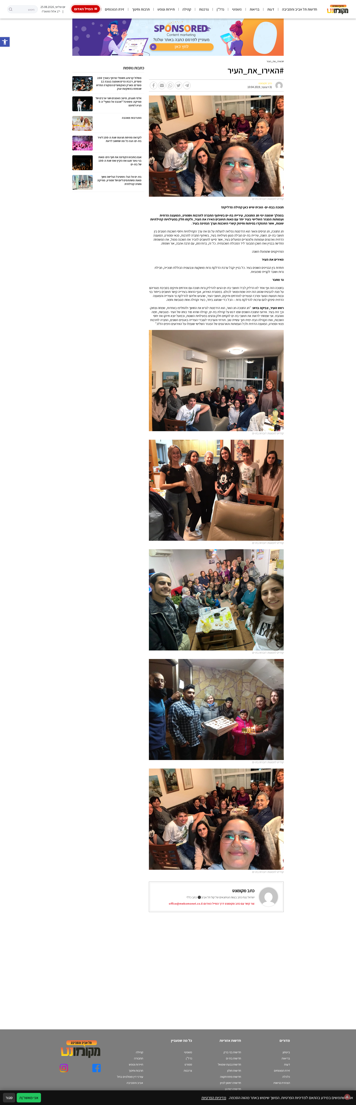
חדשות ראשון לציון (230, 1083)
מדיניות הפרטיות (213, 1097)
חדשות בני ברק (232, 1052)
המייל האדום (83, 8)
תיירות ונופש (166, 9)
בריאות (254, 9)
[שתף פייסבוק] (153, 85)
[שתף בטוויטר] (178, 85)
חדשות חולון (234, 1070)
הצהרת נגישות (281, 1083)
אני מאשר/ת (28, 1097)
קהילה (186, 9)
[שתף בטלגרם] (187, 85)
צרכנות (204, 9)
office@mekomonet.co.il (185, 904)
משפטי (237, 9)
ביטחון (286, 1052)
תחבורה (138, 1058)
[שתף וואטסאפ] (170, 85)
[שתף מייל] (162, 85)
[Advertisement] (183, 966)
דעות (270, 9)
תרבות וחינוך (141, 9)
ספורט (188, 1064)
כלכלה (286, 1077)
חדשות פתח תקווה (230, 1077)
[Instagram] (64, 1068)
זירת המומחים (114, 9)
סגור (9, 1097)
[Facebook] (96, 1068)
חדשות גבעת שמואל (229, 1064)
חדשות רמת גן (233, 1089)
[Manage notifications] (347, 1097)
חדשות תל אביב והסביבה (299, 9)
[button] (5, 42)
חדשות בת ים (233, 1058)
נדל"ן (220, 9)
